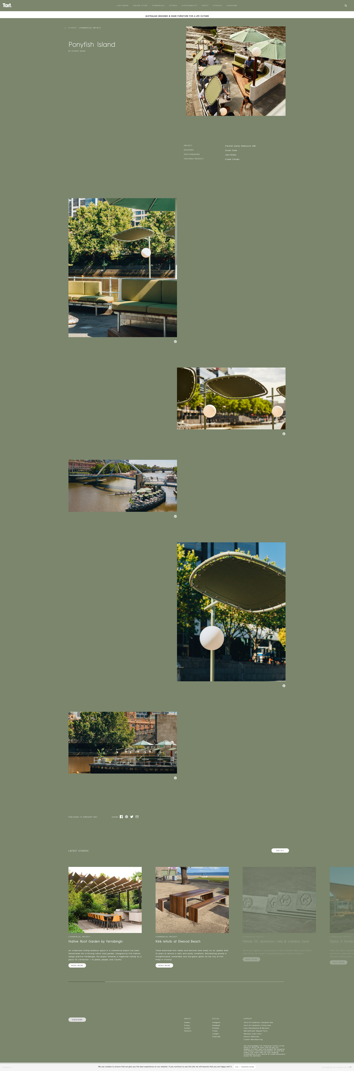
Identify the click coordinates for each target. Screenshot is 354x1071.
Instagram (216, 1022)
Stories (173, 5)
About (205, 5)
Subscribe (232, 5)
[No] (350, 1066)
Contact (217, 5)
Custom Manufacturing (253, 1039)
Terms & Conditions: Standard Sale (258, 1022)
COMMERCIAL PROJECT (90, 28)
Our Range (123, 5)
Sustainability (189, 5)
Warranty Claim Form (253, 1034)
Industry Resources (251, 1037)
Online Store (140, 5)
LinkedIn (215, 1034)
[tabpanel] (177, 11)
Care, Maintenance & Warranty (256, 1028)
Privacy (187, 1025)
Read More (77, 965)
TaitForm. (188, 1031)
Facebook (216, 1025)
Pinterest (215, 1028)
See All (280, 851)
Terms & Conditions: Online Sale (257, 1025)
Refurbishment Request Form (255, 1031)
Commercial (158, 5)
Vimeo (215, 1031)
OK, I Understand (244, 1067)
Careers (187, 1022)
